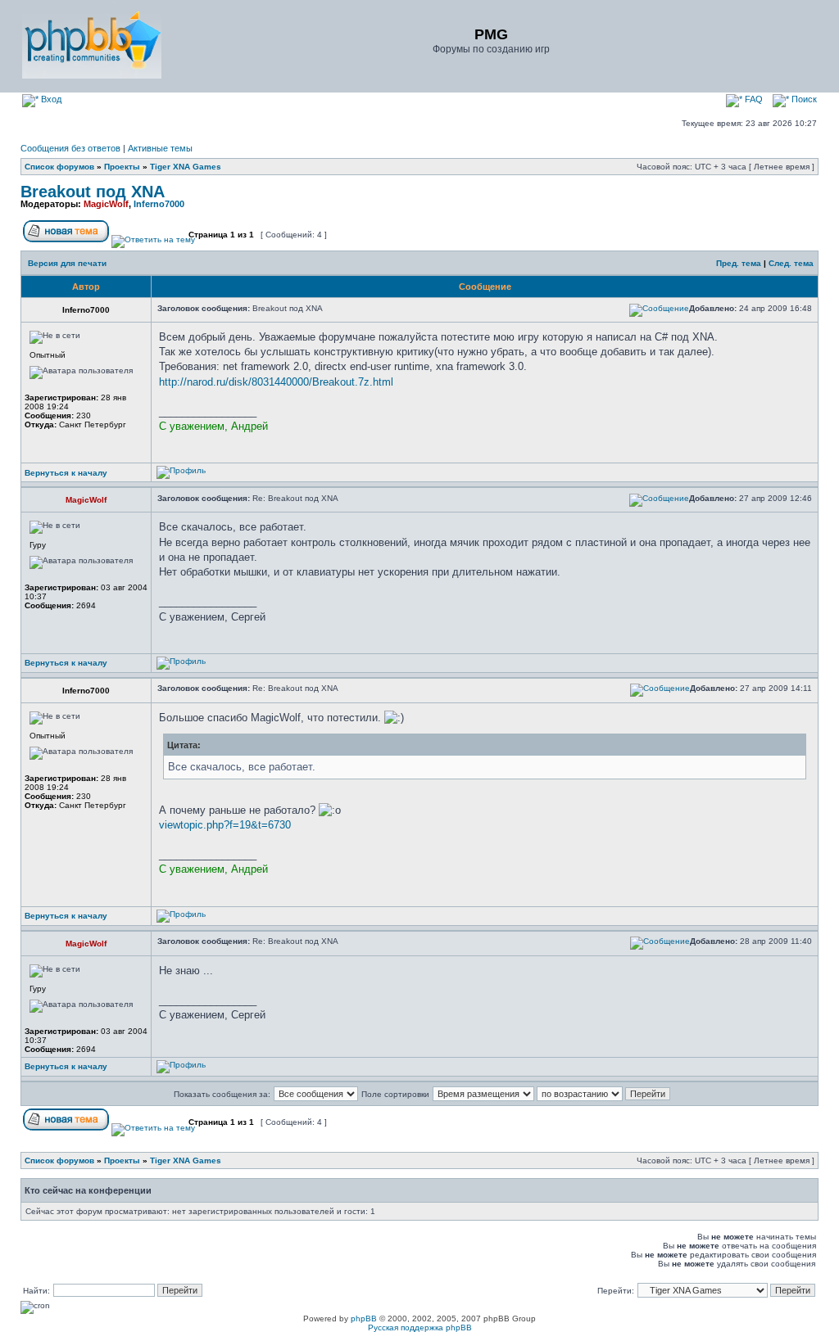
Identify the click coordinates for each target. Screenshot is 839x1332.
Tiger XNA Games (185, 166)
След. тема (791, 263)
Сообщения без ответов (70, 148)
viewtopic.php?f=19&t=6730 (225, 825)
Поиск (803, 99)
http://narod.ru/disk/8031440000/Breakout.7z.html (276, 382)
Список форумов (59, 166)
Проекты (122, 166)
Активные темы (160, 148)
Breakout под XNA (92, 192)
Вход (50, 99)
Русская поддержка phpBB (420, 1327)
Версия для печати (67, 263)
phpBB (364, 1318)
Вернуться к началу (66, 472)
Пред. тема (738, 263)
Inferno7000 (159, 204)
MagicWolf (106, 204)
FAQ (752, 99)
